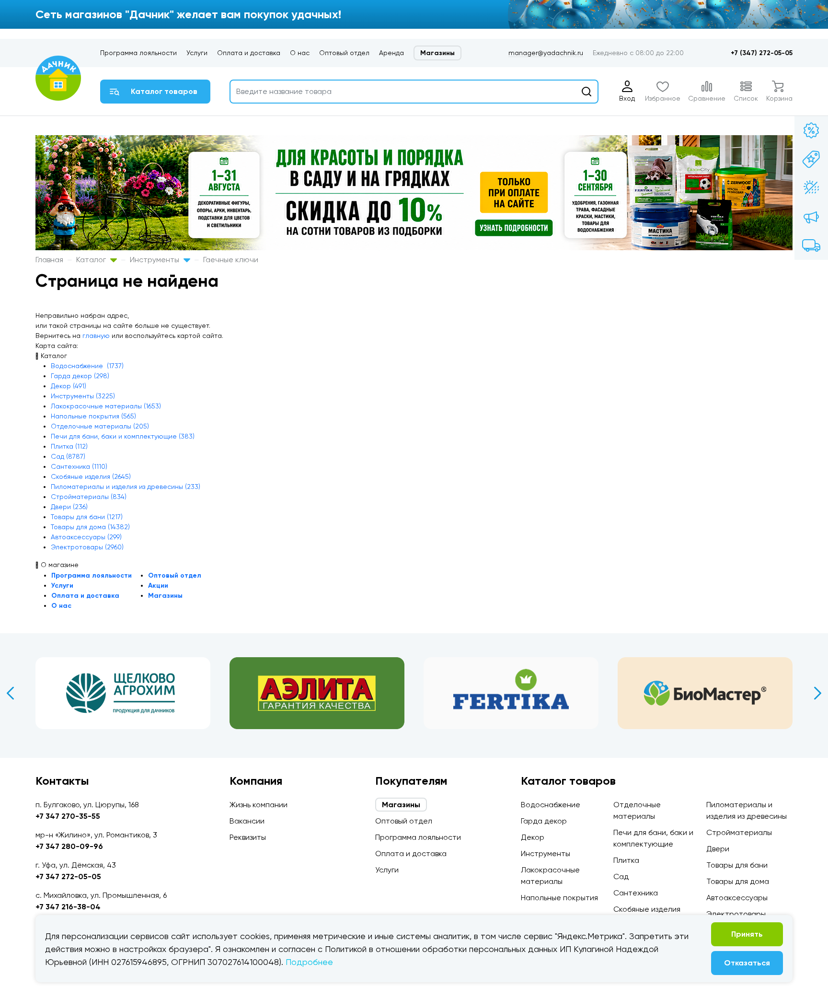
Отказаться (747, 962)
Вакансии (247, 820)
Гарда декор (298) (80, 376)
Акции (158, 585)
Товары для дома (737, 881)
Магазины (437, 53)
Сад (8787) (68, 456)
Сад (621, 876)
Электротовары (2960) (87, 547)
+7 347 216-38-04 (68, 906)
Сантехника (635, 892)
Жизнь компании (259, 804)
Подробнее (309, 962)
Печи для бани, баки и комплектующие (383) (123, 436)
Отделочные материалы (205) (100, 426)
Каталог (92, 259)
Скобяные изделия (646, 909)
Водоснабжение (550, 804)
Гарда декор (544, 820)
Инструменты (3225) (83, 396)
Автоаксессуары (737, 897)
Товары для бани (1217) (87, 517)
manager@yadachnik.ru (545, 53)
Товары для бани (737, 865)
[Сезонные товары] (811, 188)
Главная (49, 259)
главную (96, 335)
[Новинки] (811, 159)
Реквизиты (248, 837)
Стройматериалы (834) (88, 496)
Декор (532, 837)
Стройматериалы (739, 832)
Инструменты (155, 259)
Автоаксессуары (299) (86, 537)
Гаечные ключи (230, 259)
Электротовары (736, 913)
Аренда (391, 53)
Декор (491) (68, 386)
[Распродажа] (811, 216)
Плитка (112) (69, 446)
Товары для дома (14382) (90, 527)
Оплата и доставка (248, 53)
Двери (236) (69, 507)
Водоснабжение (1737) (87, 366)
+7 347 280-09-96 (69, 846)
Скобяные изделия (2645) (91, 476)
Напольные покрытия (559, 897)
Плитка (626, 860)
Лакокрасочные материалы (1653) (106, 406)
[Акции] (811, 130)
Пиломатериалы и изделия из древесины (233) (125, 486)
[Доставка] (811, 245)
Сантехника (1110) (79, 466)
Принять (747, 934)
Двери (717, 848)
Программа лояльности (138, 53)
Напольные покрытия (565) (93, 416)
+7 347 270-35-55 (67, 816)
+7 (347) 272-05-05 (762, 53)
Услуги (196, 53)
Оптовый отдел (344, 53)
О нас (300, 53)
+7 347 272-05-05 (68, 876)
